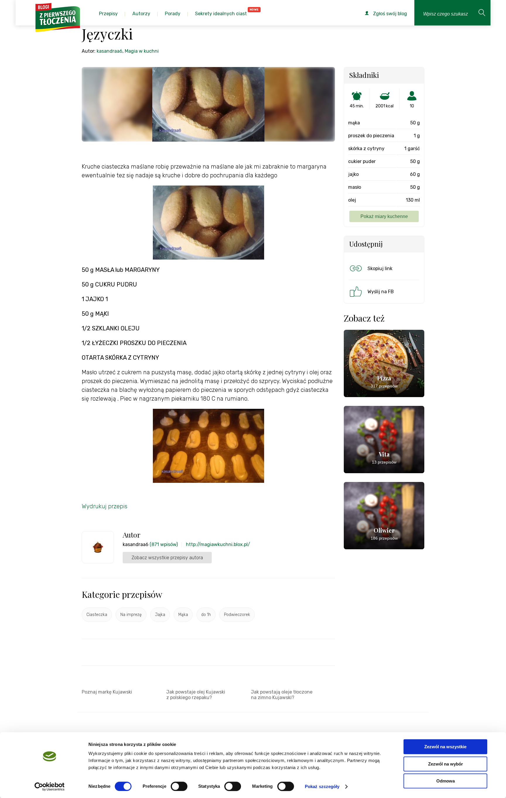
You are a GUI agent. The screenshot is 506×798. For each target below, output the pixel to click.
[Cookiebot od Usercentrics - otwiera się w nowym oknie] (49, 786)
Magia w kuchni (142, 51)
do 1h (206, 614)
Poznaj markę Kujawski (107, 692)
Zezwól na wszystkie (445, 746)
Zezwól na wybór (445, 763)
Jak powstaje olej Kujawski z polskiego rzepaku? (195, 694)
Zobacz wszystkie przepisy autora (167, 557)
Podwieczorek (237, 614)
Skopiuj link (379, 268)
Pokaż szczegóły (322, 786)
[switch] (179, 786)
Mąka (183, 614)
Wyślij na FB (380, 291)
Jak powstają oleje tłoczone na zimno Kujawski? (281, 694)
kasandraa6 (109, 51)
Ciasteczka (96, 614)
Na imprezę (131, 614)
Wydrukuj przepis (104, 506)
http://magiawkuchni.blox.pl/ (218, 544)
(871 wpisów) (164, 544)
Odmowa (445, 780)
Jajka (160, 614)
